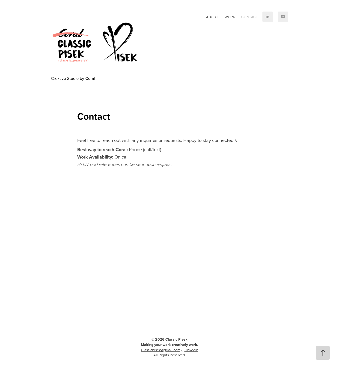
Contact (249, 16)
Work (230, 16)
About (212, 16)
